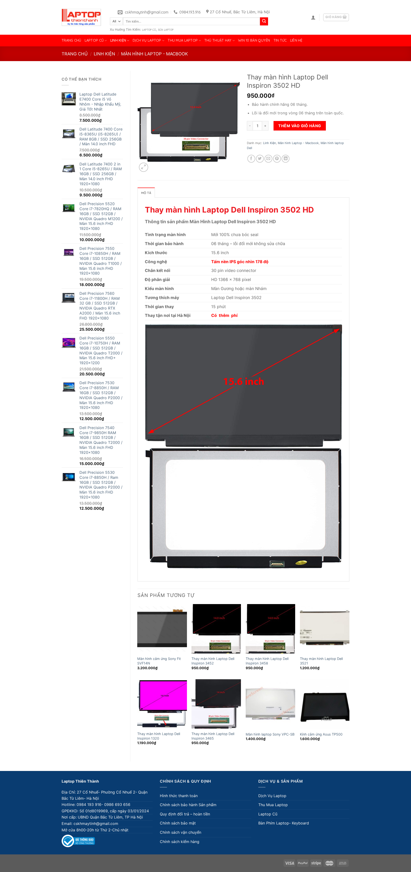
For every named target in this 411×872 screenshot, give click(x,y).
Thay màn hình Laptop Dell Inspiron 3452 (212, 661)
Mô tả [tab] (146, 193)
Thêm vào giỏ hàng (299, 125)
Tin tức (280, 40)
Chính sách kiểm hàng (179, 841)
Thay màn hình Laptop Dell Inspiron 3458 (267, 661)
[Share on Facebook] (251, 159)
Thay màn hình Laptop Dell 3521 (321, 661)
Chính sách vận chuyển (180, 832)
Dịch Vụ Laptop (147, 40)
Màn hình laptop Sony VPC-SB (270, 734)
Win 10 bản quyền (254, 40)
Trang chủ (71, 40)
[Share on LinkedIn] (285, 159)
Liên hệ (296, 40)
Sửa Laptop (165, 29)
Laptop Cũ (149, 29)
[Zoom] (143, 167)
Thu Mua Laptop (183, 40)
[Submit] (264, 21)
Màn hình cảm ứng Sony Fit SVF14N (159, 661)
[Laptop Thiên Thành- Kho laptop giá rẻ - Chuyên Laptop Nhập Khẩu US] (81, 17)
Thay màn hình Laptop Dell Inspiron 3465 (212, 736)
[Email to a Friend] (268, 159)
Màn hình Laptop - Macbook (154, 53)
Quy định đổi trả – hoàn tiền (185, 814)
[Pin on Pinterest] (277, 159)
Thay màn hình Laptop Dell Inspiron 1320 (158, 736)
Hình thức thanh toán (179, 795)
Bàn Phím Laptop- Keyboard (283, 823)
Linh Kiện (118, 40)
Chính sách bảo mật (178, 823)
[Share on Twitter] (260, 159)
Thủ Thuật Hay (218, 40)
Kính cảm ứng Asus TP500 (321, 734)
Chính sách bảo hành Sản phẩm (188, 804)
